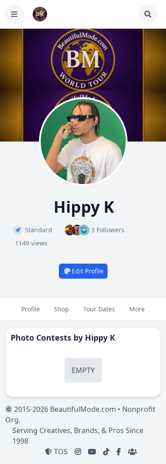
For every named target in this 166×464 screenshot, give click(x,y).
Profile (30, 309)
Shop (61, 309)
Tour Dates (99, 309)
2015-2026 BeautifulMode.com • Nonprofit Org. (80, 414)
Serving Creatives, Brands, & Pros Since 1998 (77, 436)
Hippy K (100, 337)
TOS (60, 451)
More (137, 309)
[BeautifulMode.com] (40, 14)
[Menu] (14, 14)
